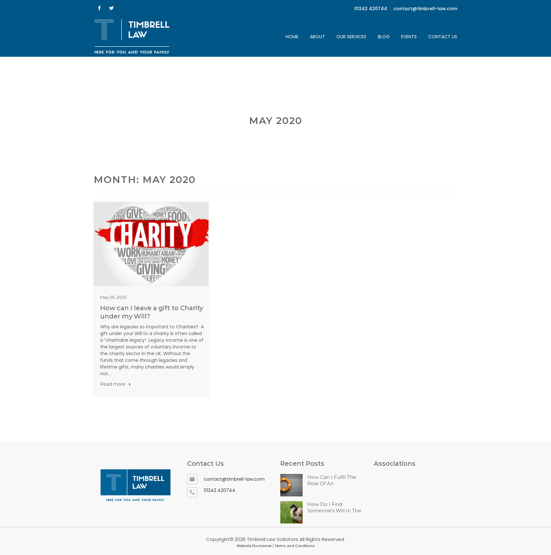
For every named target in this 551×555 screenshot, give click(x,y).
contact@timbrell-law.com (425, 8)
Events (409, 36)
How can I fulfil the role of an (331, 480)
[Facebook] (99, 8)
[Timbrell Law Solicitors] (132, 36)
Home (292, 36)
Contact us (442, 36)
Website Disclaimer (254, 545)
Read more (113, 384)
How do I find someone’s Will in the (334, 507)
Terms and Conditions (295, 545)
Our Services (351, 36)
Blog (384, 36)
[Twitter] (111, 8)
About (317, 36)
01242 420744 (370, 8)
